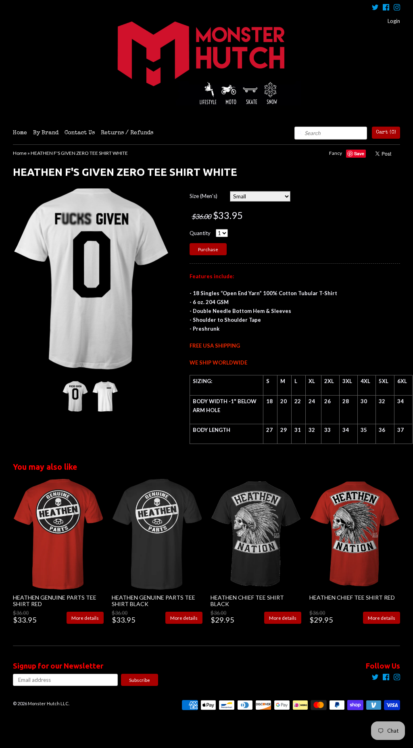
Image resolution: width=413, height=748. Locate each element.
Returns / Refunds (127, 133)
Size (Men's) (203, 196)
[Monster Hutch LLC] (206, 63)
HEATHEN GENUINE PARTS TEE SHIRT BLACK (153, 600)
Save (359, 153)
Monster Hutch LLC (48, 703)
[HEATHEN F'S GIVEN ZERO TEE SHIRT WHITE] (75, 396)
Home (20, 133)
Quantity (200, 233)
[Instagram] (397, 8)
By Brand (45, 133)
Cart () (386, 132)
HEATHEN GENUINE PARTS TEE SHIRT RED (54, 600)
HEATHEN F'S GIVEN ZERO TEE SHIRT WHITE (79, 153)
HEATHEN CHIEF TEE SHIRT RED (352, 597)
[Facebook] (386, 8)
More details (85, 618)
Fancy (335, 153)
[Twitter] (375, 8)
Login (394, 21)
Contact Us (80, 133)
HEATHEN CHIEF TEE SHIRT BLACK (247, 600)
